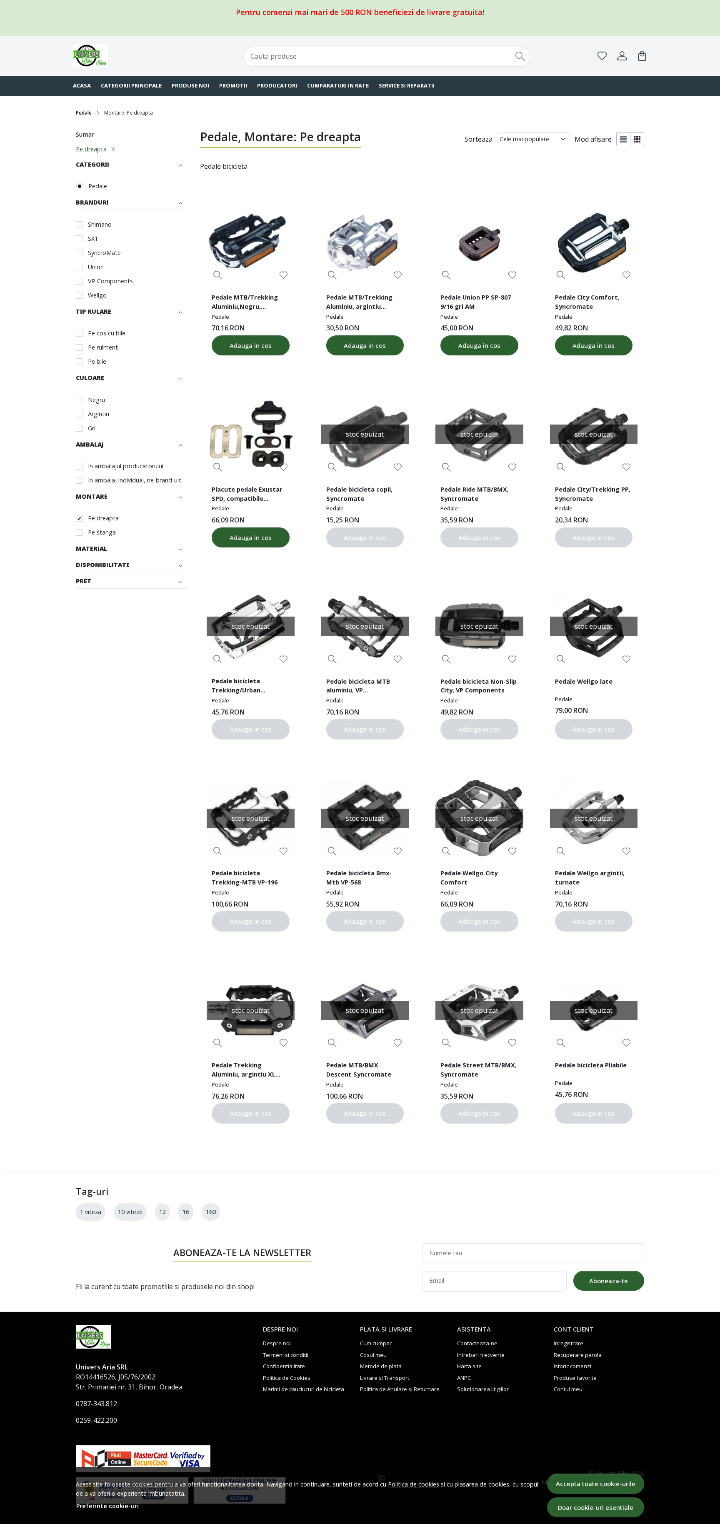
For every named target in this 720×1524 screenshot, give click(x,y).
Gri (91, 428)
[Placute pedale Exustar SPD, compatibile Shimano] (250, 434)
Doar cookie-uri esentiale (595, 1507)
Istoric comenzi (572, 1366)
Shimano (100, 224)
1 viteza (90, 1212)
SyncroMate (104, 253)
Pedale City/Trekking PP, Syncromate (592, 493)
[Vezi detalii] (217, 275)
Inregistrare (568, 1343)
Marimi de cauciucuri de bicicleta (303, 1389)
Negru (96, 400)
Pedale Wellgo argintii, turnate (590, 877)
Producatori (277, 85)
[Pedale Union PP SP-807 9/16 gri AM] (479, 242)
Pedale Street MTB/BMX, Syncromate (478, 1069)
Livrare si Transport (384, 1378)
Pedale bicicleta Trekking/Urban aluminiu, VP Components (236, 687)
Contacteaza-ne (477, 1343)
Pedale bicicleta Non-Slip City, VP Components (478, 686)
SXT (93, 238)
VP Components (110, 281)
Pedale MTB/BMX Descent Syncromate (358, 1069)
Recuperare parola (578, 1355)
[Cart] (642, 56)
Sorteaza (478, 139)
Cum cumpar (376, 1343)
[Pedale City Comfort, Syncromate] (594, 242)
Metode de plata (381, 1366)
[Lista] (623, 139)
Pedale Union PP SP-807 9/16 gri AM (475, 301)
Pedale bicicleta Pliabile (591, 1065)
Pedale (84, 112)
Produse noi (190, 85)
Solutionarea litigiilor (483, 1389)
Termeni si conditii (285, 1355)
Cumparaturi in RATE (338, 85)
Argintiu (98, 414)
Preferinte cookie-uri (107, 1506)
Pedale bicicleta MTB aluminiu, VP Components (358, 687)
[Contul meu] (622, 56)
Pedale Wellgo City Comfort (469, 877)
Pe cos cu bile (106, 333)
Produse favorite (575, 1378)
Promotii (233, 85)
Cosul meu (373, 1355)
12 (162, 1212)
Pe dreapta (91, 149)
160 (211, 1212)
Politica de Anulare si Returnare (400, 1389)
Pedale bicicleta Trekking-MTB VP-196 (245, 877)
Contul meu (568, 1389)
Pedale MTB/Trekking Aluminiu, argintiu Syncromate (359, 303)
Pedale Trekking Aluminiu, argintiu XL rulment (243, 1071)
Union (96, 267)
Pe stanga (102, 532)
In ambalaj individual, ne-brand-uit (134, 480)
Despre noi (277, 1343)
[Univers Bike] (124, 55)
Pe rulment (103, 347)
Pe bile (97, 361)
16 (185, 1212)
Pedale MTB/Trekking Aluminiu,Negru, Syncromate (245, 303)
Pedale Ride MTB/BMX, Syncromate (474, 493)
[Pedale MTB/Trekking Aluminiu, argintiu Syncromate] (365, 242)
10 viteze (130, 1212)
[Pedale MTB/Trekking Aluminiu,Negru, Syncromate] (250, 242)
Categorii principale (131, 85)
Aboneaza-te (608, 1281)
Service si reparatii (407, 85)
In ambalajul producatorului (125, 466)
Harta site (469, 1366)
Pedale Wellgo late (583, 681)
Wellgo (97, 295)
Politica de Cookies (286, 1378)
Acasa (82, 85)
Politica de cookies (413, 1484)
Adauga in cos (251, 345)
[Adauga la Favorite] (283, 275)
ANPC (464, 1378)
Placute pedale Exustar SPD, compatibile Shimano (247, 495)
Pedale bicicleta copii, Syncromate (359, 493)
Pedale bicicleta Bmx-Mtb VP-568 (359, 877)
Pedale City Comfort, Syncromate (587, 301)
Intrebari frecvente (481, 1355)
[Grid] (637, 139)
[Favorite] (602, 56)
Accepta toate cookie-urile (595, 1483)
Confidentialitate (284, 1366)
